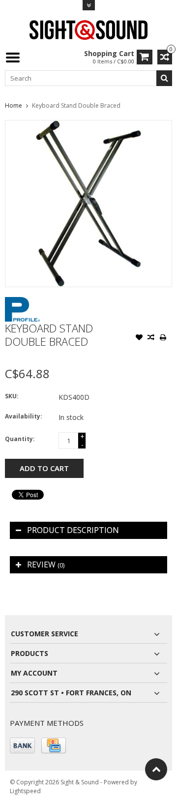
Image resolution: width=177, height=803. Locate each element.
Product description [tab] (73, 530)
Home (13, 105)
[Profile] (22, 302)
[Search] (164, 78)
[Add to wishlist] (139, 338)
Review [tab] (45, 564)
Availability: (23, 416)
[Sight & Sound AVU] (89, 29)
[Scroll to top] (156, 769)
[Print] (162, 338)
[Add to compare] (151, 338)
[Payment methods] (22, 745)
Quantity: (20, 439)
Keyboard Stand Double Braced (76, 105)
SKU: (12, 396)
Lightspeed (25, 791)
